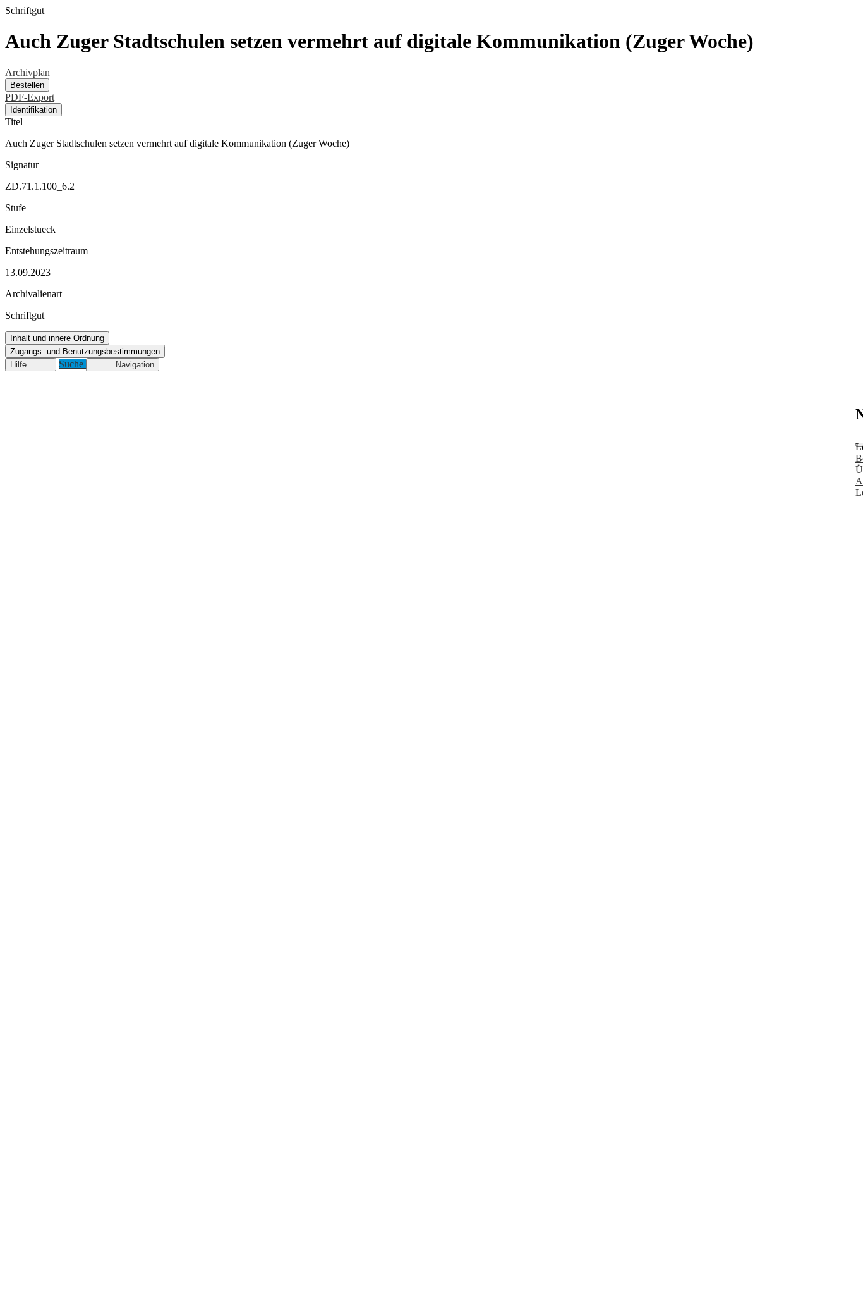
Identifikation (33, 109)
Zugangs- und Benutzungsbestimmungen (85, 351)
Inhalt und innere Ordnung (57, 338)
